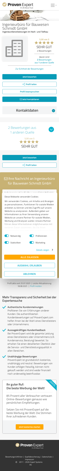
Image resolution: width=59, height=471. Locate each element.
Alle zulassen (30, 257)
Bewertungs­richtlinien (13, 456)
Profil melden (36, 286)
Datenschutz (47, 456)
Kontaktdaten (27, 110)
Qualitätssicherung (32, 456)
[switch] (32, 235)
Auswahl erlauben (29, 265)
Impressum (29, 459)
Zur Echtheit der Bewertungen (29, 68)
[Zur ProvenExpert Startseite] (17, 6)
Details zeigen (42, 249)
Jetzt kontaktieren (30, 99)
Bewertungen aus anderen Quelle (44, 61)
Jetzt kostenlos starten (29, 426)
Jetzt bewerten (30, 76)
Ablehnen (29, 274)
